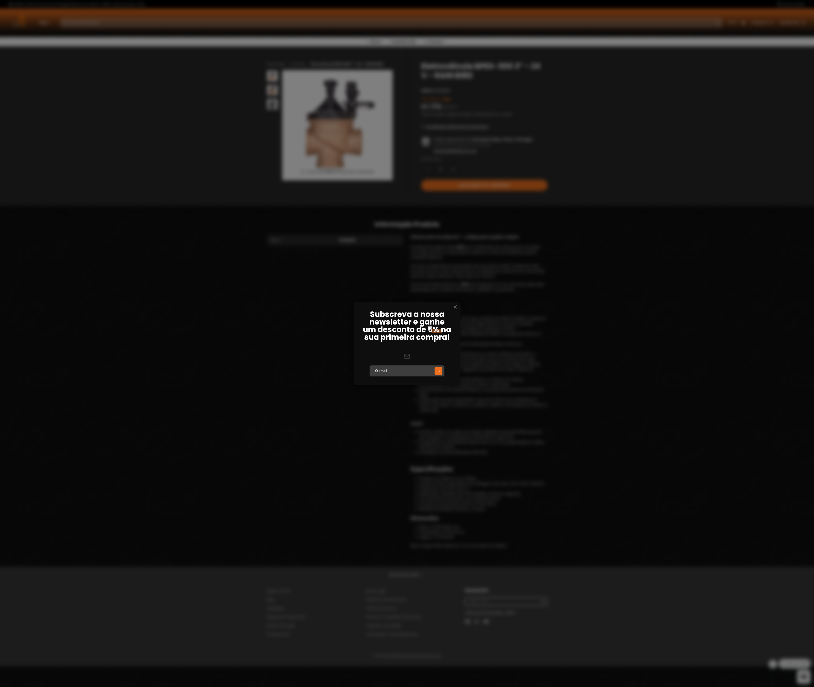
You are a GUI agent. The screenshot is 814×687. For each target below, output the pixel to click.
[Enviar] (438, 371)
